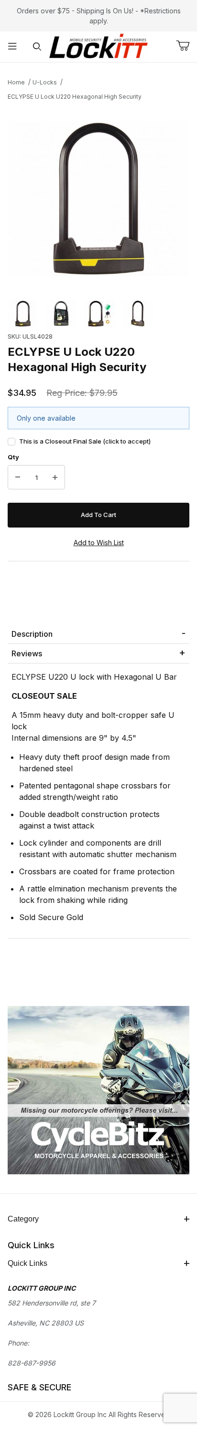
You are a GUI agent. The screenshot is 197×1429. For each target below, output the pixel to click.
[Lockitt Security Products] (98, 46)
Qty (13, 457)
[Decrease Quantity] (17, 477)
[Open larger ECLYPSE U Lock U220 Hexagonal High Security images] (98, 198)
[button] (23, 314)
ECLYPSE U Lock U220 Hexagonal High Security (75, 96)
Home (16, 82)
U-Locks (45, 82)
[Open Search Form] (37, 47)
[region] (98, 314)
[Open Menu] (12, 47)
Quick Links (27, 1263)
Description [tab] (32, 634)
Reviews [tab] (26, 653)
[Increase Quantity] (55, 477)
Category (23, 1219)
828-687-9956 (31, 1363)
